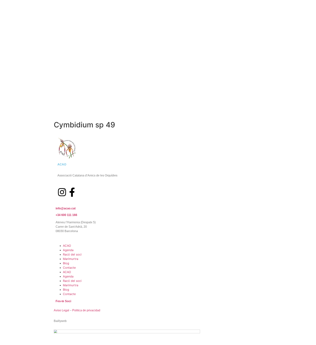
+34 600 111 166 (66, 215)
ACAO (67, 245)
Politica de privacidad (86, 310)
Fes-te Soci (63, 301)
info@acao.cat (66, 208)
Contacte (69, 267)
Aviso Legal (61, 310)
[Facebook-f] (72, 192)
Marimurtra (70, 259)
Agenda (68, 250)
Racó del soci (72, 254)
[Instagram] (62, 192)
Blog (66, 263)
